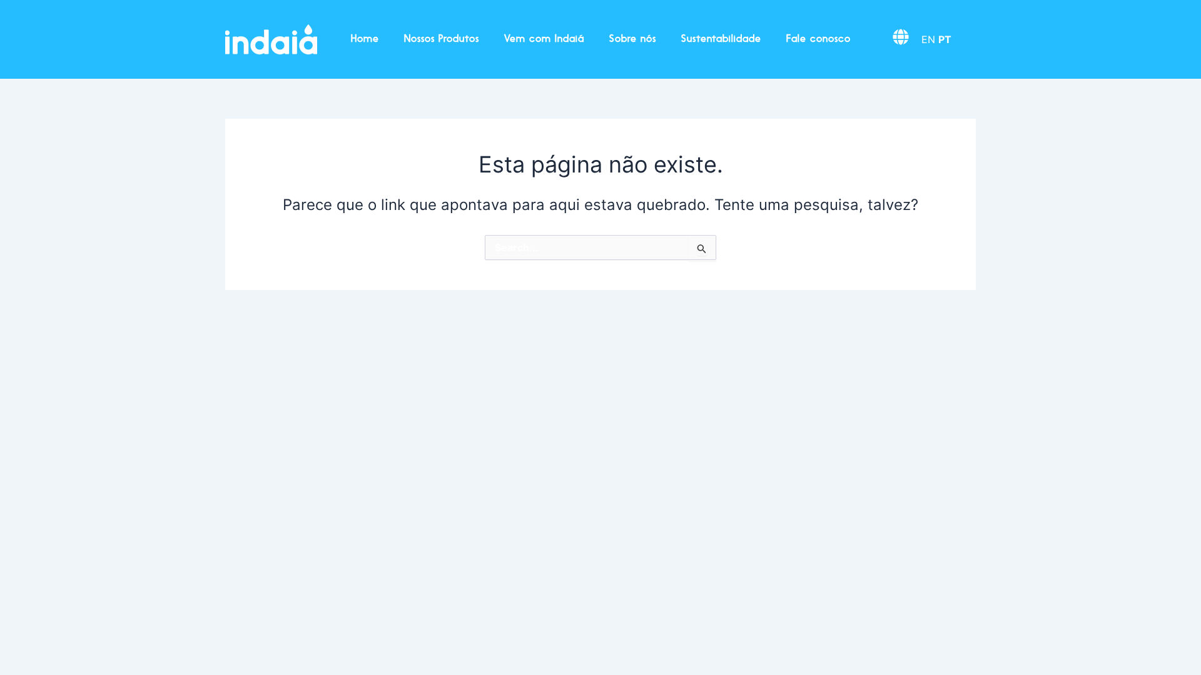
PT (944, 39)
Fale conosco (818, 39)
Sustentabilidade (721, 39)
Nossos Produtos (441, 39)
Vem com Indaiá (544, 39)
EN (928, 39)
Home (365, 39)
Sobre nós (632, 39)
